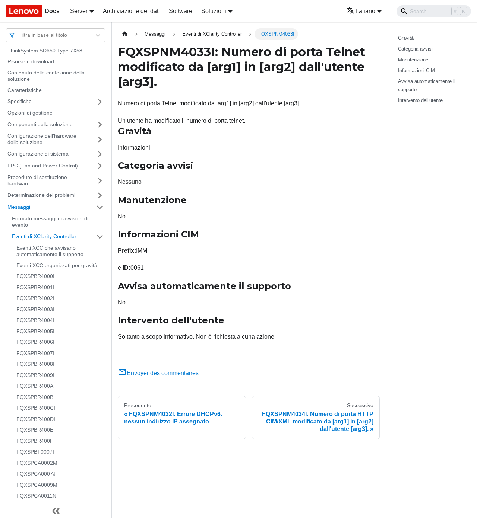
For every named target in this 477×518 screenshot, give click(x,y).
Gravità (406, 38)
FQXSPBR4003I (35, 309)
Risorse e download (30, 62)
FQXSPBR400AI (35, 386)
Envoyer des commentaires (163, 373)
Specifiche (19, 102)
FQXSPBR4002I (35, 298)
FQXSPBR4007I (35, 353)
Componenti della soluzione (40, 124)
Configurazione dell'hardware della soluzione (41, 139)
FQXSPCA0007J (36, 474)
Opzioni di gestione (30, 113)
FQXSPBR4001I (35, 287)
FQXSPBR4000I (35, 276)
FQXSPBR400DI (35, 419)
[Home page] (125, 34)
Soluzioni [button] (213, 11)
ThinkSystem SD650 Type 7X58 (44, 51)
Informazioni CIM (416, 70)
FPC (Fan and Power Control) (42, 166)
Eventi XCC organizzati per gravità (56, 265)
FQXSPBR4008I (35, 364)
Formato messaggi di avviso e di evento (50, 221)
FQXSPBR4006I (35, 342)
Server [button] (79, 11)
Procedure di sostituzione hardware (37, 180)
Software (180, 11)
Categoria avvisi (415, 49)
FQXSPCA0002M (36, 463)
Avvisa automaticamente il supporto (426, 85)
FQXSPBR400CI (35, 408)
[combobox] (19, 35)
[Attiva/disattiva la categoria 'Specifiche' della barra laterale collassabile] (100, 102)
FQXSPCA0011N (36, 496)
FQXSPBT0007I (35, 452)
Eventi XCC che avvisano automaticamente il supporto (49, 251)
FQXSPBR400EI (35, 430)
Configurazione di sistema (38, 154)
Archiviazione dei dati (131, 11)
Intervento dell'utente (420, 100)
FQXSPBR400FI (35, 441)
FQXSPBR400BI (35, 397)
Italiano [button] (365, 11)
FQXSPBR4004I (35, 320)
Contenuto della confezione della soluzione (46, 76)
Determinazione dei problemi (41, 195)
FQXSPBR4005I (35, 331)
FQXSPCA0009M (36, 485)
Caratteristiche (24, 90)
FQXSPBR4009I (35, 375)
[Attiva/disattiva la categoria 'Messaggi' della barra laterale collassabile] (100, 207)
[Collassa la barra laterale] (56, 510)
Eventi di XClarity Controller (44, 236)
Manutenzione (413, 60)
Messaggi (18, 207)
